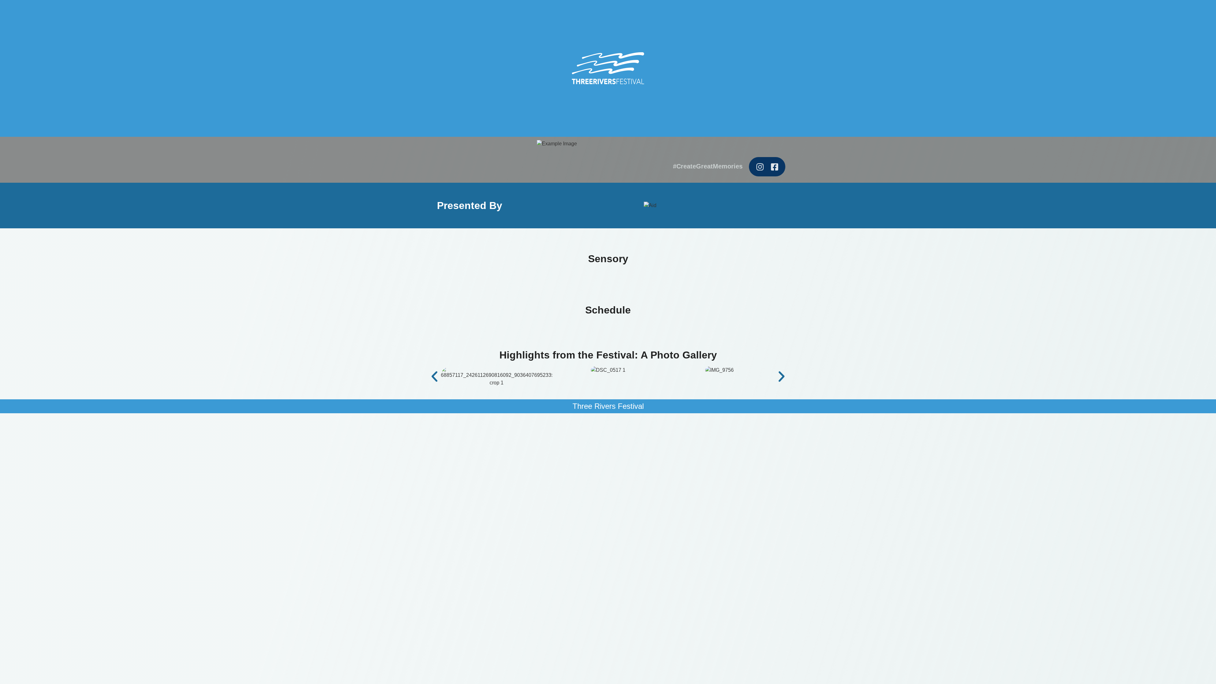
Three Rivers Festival (608, 406)
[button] (434, 376)
